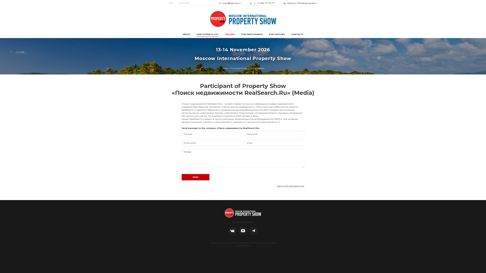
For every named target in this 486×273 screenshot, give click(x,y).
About (187, 34)
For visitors (277, 34)
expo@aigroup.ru (232, 3)
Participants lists (239, 68)
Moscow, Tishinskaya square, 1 (302, 3)
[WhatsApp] (252, 3)
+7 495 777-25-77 (266, 3)
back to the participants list (290, 186)
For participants (252, 34)
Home (225, 68)
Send (195, 177)
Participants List (208, 34)
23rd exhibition (257, 68)
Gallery (230, 34)
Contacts (297, 34)
